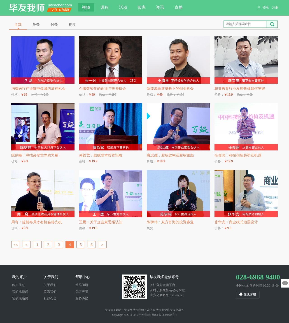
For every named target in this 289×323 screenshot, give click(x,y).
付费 (54, 24)
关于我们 (50, 285)
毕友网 (128, 309)
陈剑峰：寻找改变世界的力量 (34, 155)
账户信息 (18, 285)
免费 (36, 24)
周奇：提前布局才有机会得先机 (36, 222)
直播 (179, 7)
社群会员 (50, 298)
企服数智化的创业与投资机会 (102, 88)
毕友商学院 (163, 309)
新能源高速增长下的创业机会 (170, 88)
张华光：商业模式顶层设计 (236, 222)
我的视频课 (20, 291)
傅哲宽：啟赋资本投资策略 (100, 155)
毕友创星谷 (177, 309)
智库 (142, 7)
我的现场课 (20, 298)
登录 (266, 7)
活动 (123, 7)
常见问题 (81, 285)
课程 (104, 7)
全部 (18, 24)
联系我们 (50, 291)
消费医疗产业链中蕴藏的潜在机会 (38, 88)
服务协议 (81, 298)
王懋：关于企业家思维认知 (100, 222)
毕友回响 (149, 309)
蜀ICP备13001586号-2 (164, 314)
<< (15, 244)
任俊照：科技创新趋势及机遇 (237, 155)
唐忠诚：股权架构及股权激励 (170, 155)
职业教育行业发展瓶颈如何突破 (239, 88)
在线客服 (249, 294)
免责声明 (81, 291)
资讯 (160, 7)
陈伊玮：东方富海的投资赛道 (170, 222)
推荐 (72, 24)
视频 (86, 7)
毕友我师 (40, 7)
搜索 (272, 24)
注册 (275, 7)
